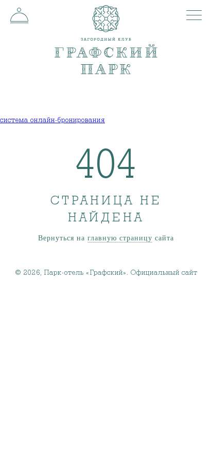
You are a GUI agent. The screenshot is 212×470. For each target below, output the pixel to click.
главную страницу (119, 238)
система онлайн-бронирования (52, 120)
